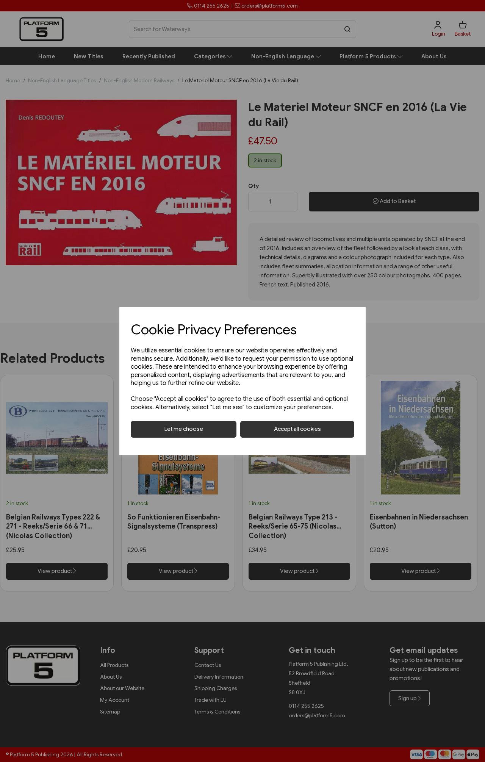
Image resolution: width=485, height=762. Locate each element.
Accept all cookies (297, 429)
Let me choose (183, 429)
